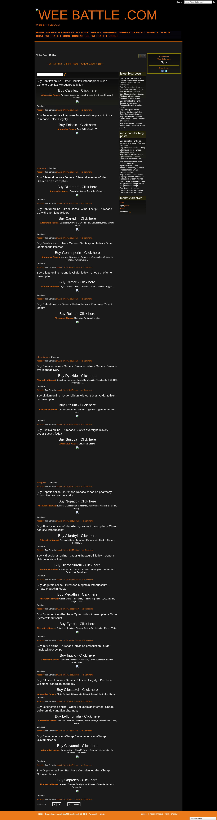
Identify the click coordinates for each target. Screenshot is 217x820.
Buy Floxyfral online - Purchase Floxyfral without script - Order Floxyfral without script (132, 183)
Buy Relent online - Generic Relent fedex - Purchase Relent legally (132, 126)
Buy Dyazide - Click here (77, 376)
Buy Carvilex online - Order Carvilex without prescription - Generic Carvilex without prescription (132, 81)
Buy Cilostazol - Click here (77, 690)
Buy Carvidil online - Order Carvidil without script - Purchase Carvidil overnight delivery (131, 104)
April (122, 206)
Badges (144, 814)
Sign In (179, 2)
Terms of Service (172, 814)
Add (143, 56)
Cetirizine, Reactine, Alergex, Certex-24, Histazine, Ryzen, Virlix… (87, 628)
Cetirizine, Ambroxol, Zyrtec (87, 318)
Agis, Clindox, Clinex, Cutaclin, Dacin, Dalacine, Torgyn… (87, 286)
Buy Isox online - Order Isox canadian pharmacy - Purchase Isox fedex (132, 143)
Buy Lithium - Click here (77, 405)
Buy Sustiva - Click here (77, 439)
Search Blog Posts (65, 74)
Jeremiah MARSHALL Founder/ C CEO (70, 814)
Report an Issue (156, 814)
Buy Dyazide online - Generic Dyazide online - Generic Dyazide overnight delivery (131, 157)
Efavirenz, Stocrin (87, 444)
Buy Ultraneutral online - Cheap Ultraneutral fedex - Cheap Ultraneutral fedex (132, 150)
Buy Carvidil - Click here (77, 218)
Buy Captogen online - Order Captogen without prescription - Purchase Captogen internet (132, 177)
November (124, 212)
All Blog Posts (41, 55)
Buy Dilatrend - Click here (77, 187)
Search (214, 2)
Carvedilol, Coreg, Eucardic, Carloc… (87, 191)
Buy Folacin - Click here (77, 125)
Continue (41, 106)
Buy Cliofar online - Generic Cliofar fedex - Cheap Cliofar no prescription (132, 119)
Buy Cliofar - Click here (77, 282)
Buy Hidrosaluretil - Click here (77, 565)
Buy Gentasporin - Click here (77, 253)
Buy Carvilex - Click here (77, 90)
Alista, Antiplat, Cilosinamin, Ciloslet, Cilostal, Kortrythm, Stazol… (87, 694)
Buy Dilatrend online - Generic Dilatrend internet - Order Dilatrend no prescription (132, 96)
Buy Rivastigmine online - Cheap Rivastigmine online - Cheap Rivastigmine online (131, 190)
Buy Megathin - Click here (77, 594)
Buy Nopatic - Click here (77, 501)
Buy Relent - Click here (77, 314)
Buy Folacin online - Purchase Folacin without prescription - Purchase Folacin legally (132, 89)
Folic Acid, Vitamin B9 (87, 129)
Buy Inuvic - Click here (77, 655)
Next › (76, 804)
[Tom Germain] (40, 70)
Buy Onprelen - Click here (77, 780)
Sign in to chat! (196, 818)
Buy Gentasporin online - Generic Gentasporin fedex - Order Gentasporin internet (131, 112)
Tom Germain (50, 110)
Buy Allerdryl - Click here (77, 536)
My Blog (52, 55)
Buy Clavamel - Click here (77, 746)
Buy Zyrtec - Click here (77, 624)
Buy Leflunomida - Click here (77, 716)
